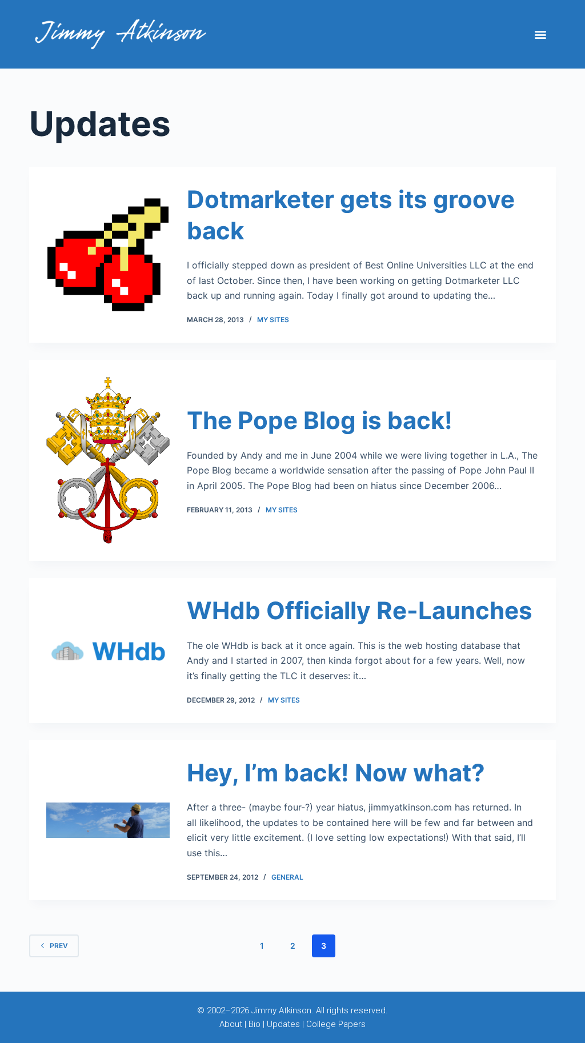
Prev (59, 945)
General (287, 877)
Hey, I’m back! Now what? (336, 772)
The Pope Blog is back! (319, 420)
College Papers (336, 1024)
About (230, 1024)
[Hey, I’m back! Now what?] (107, 820)
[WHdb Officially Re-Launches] (107, 651)
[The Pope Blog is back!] (107, 460)
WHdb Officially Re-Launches (359, 610)
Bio (255, 1024)
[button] (540, 34)
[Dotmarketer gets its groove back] (107, 255)
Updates (283, 1024)
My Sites (273, 319)
